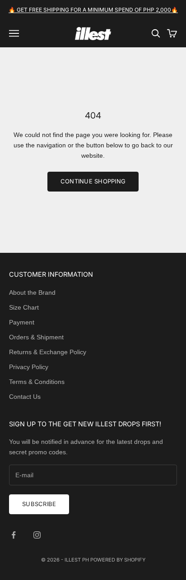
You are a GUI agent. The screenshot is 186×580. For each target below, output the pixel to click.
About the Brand (32, 292)
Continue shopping (93, 181)
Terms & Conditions (37, 381)
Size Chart (24, 307)
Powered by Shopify (117, 560)
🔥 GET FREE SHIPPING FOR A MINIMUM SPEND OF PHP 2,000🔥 (93, 9)
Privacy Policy (28, 366)
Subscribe (39, 503)
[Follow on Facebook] (13, 534)
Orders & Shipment (36, 337)
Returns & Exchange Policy (47, 352)
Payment (21, 322)
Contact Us (25, 396)
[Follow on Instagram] (37, 534)
